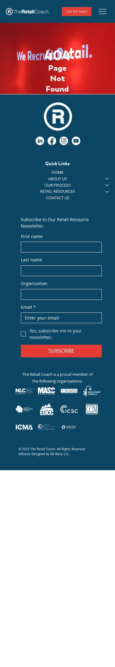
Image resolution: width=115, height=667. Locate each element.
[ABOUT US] (107, 179)
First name (32, 236)
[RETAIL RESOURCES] (107, 191)
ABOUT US (57, 178)
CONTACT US (57, 197)
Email (28, 307)
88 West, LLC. (60, 454)
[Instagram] (63, 141)
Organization (34, 283)
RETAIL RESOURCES (57, 191)
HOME (57, 172)
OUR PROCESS (57, 185)
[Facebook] (52, 141)
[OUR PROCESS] (107, 185)
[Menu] (102, 11)
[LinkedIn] (40, 141)
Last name (31, 260)
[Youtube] (76, 141)
